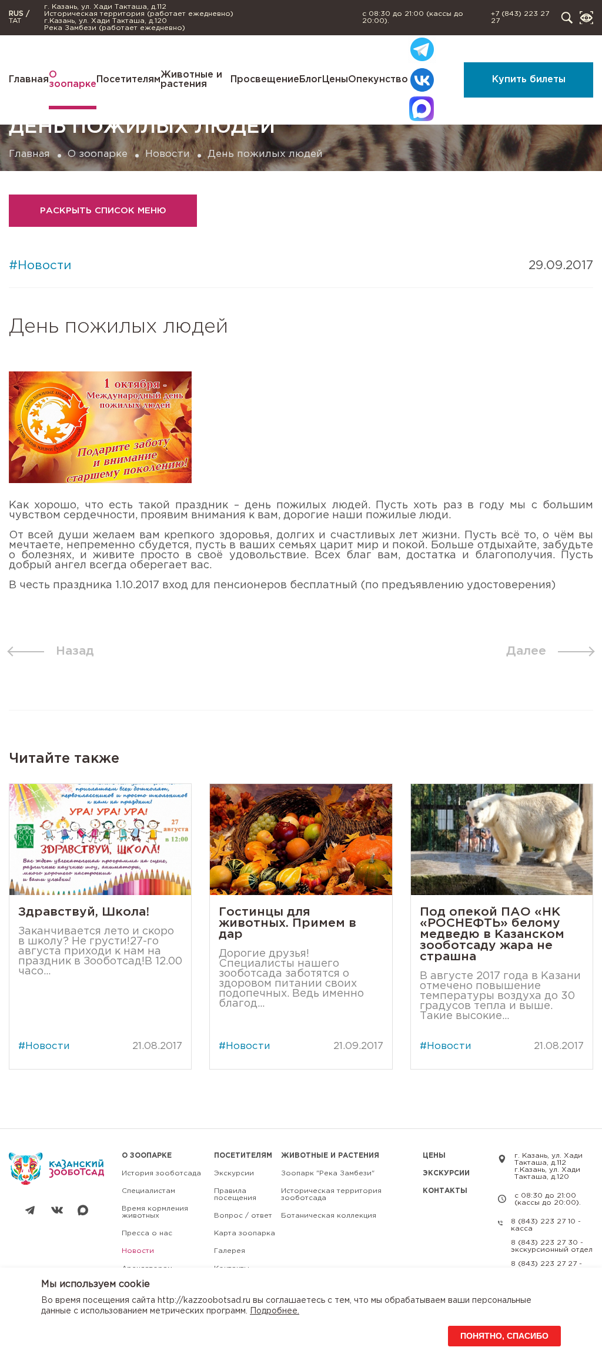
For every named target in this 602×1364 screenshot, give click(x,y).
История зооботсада (161, 1173)
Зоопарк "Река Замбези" (327, 1173)
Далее (526, 651)
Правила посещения (235, 1194)
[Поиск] (567, 18)
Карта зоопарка (244, 1233)
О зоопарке (72, 80)
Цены (335, 79)
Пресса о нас (147, 1233)
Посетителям (128, 79)
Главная (29, 79)
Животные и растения (191, 80)
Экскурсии (234, 1173)
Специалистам (148, 1191)
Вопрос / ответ (243, 1215)
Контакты (445, 1191)
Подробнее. (274, 1311)
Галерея (229, 1251)
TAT (15, 21)
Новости (167, 154)
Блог (310, 79)
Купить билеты (529, 79)
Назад (75, 651)
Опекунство (378, 79)
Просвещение (264, 79)
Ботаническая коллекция (328, 1215)
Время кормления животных (155, 1212)
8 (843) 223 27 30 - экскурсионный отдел (552, 1246)
